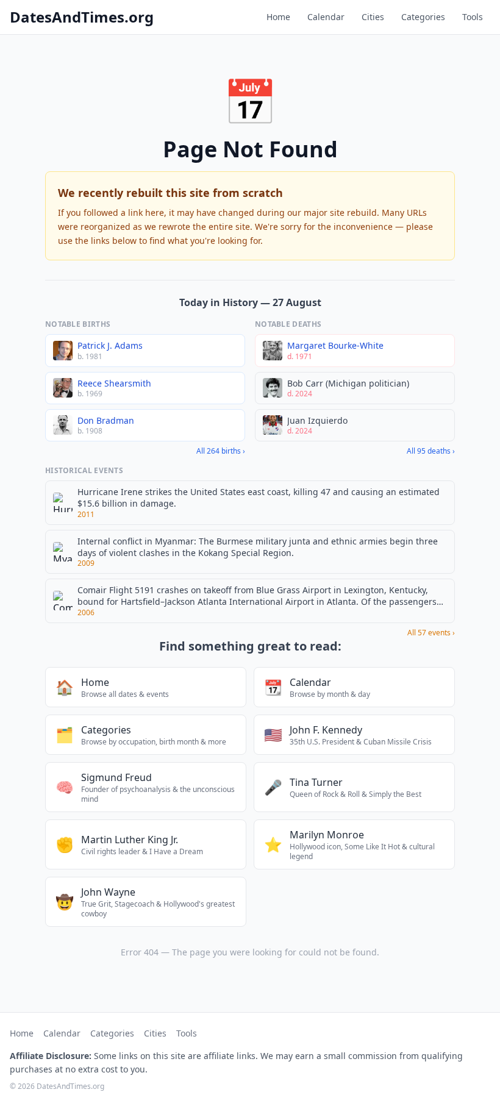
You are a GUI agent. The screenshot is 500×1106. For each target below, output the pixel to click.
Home (278, 17)
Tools (472, 17)
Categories (423, 17)
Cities (373, 17)
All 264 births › (220, 451)
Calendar (326, 17)
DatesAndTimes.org (82, 17)
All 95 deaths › (431, 451)
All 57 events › (431, 633)
